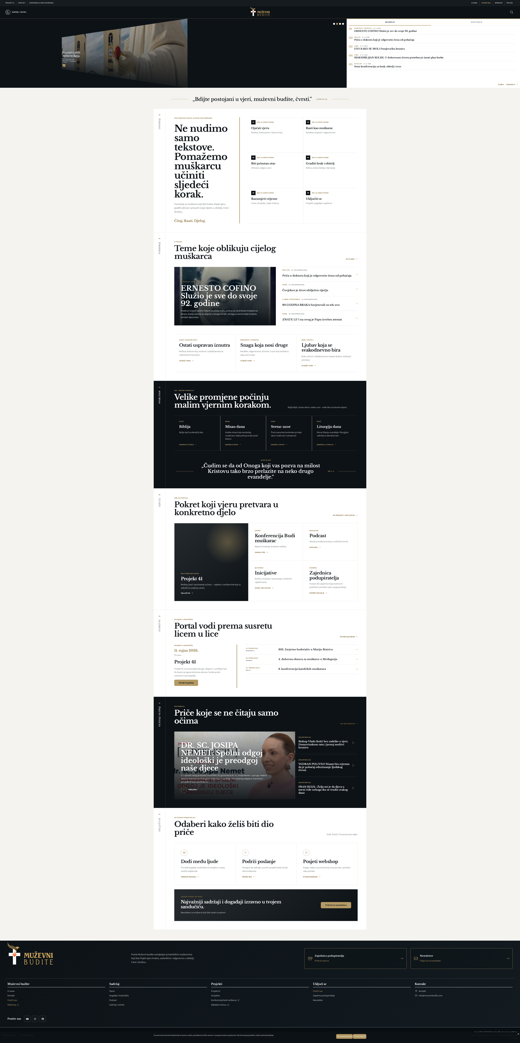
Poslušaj (313, 547)
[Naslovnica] (260, 12)
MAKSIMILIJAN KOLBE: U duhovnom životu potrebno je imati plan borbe (398, 57)
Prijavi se (12, 79)
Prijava (509, 3)
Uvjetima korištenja (266, 1035)
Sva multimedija (347, 724)
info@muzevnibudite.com (430, 995)
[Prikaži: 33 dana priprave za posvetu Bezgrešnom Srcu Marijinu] (334, 24)
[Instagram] (35, 1019)
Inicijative (215, 995)
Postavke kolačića (345, 1036)
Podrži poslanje (317, 593)
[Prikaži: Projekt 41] (337, 24)
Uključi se (186, 593)
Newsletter (318, 1000)
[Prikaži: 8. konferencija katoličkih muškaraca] (340, 24)
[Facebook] (43, 1019)
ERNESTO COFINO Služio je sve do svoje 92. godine (385, 31)
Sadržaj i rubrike (116, 1004)
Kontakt (11, 995)
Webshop (499, 3)
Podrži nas (486, 3)
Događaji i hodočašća (119, 995)
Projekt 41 (9, 3)
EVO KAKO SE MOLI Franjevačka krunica (379, 48)
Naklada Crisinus (219, 1004)
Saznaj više (260, 552)
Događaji (510, 84)
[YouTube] (27, 1019)
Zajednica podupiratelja (324, 995)
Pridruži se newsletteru (336, 905)
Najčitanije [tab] (476, 22)
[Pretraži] (512, 12)
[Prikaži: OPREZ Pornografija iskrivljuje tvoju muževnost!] (343, 24)
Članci (501, 84)
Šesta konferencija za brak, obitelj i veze (377, 66)
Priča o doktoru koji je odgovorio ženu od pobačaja (384, 39)
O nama (474, 3)
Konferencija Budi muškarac (41, 3)
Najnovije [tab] (390, 22)
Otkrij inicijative (263, 588)
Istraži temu (185, 361)
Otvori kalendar (347, 637)
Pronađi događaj (189, 877)
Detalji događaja (186, 682)
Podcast (21, 3)
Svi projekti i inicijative (344, 515)
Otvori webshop (310, 877)
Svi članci (350, 259)
